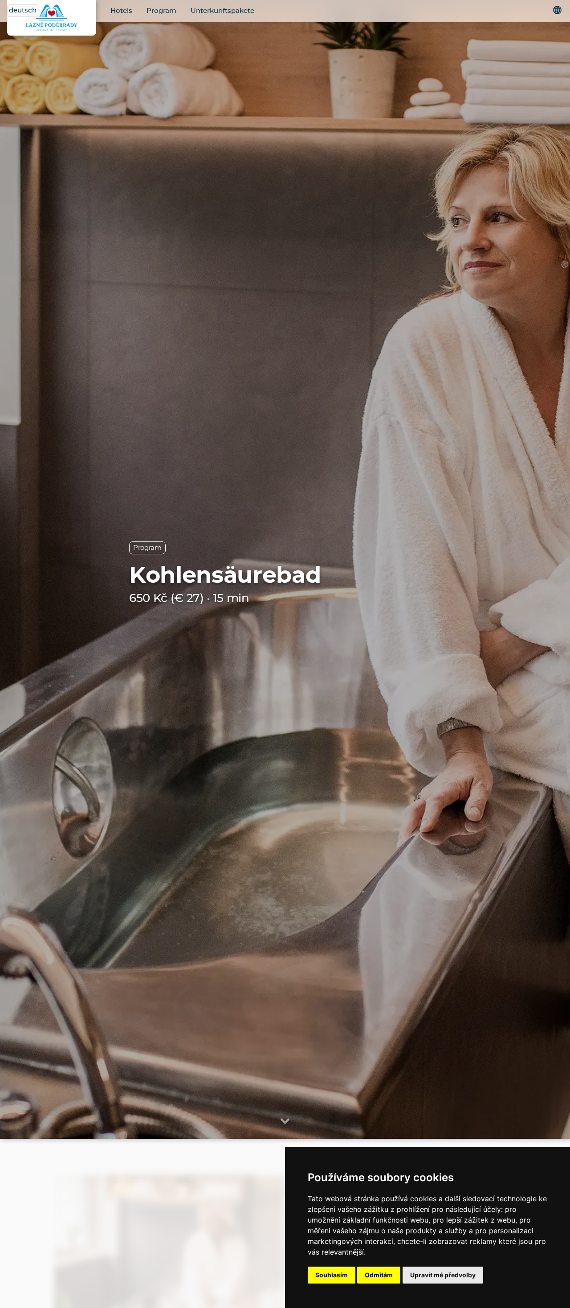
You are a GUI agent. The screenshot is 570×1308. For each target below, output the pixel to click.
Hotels (121, 11)
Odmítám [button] (379, 1275)
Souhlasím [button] (331, 1275)
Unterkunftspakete (222, 11)
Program (161, 11)
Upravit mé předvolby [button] (443, 1275)
